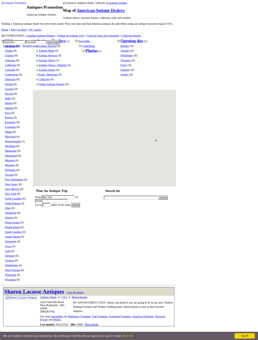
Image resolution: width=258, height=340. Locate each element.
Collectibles (88, 46)
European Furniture (120, 316)
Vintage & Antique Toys (70, 35)
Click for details (75, 292)
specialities (57, 316)
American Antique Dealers (101, 10)
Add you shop (18, 29)
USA (64, 297)
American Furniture (143, 316)
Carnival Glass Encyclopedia (103, 35)
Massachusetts (79, 297)
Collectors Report (131, 35)
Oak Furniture (100, 316)
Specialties (84, 41)
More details (91, 324)
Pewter (44, 319)
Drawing (160, 316)
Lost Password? (12, 45)
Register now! (30, 45)
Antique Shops (48, 297)
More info (128, 335)
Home (4, 29)
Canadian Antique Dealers (40, 35)
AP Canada (35, 29)
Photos (57, 319)
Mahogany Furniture (79, 316)
